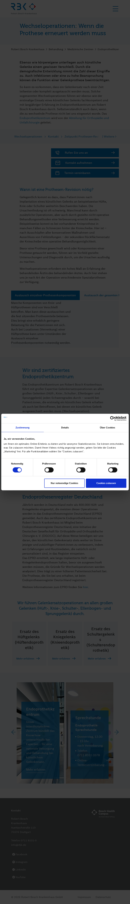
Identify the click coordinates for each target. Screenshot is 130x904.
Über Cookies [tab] (107, 427)
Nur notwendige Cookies (64, 483)
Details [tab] (65, 427)
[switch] (49, 469)
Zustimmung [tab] (23, 427)
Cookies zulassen (106, 483)
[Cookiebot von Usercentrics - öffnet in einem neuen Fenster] (112, 418)
